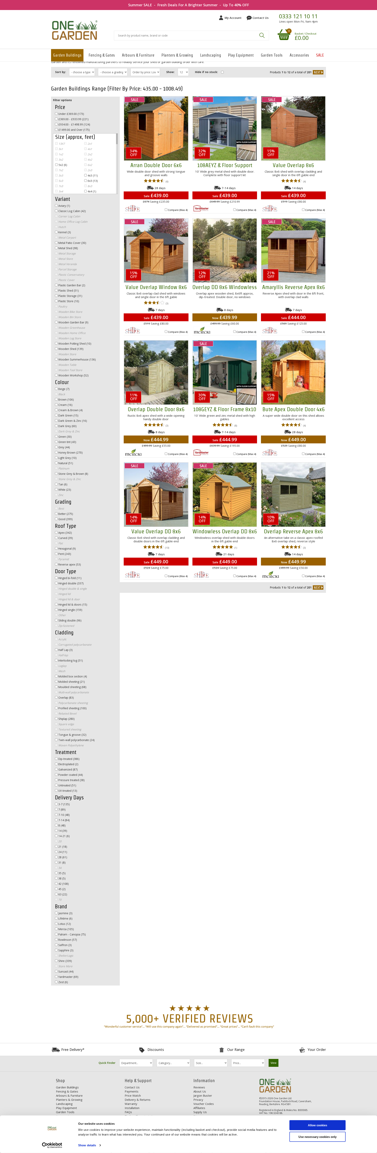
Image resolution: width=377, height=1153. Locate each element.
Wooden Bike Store (70, 312)
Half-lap (63, 655)
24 (62, 852)
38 (62, 878)
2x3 (89, 170)
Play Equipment (241, 55)
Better (65, 514)
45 (62, 889)
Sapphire (65, 950)
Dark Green (68, 415)
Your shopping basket (283, 34)
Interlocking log (70, 660)
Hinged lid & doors (72, 604)
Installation (132, 1108)
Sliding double (69, 620)
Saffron (65, 945)
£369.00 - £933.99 (73, 119)
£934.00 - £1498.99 (74, 124)
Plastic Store (68, 301)
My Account (233, 18)
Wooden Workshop (73, 375)
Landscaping (210, 55)
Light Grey (67, 458)
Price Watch (133, 1095)
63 (62, 894)
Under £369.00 (71, 114)
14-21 (64, 836)
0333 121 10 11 (298, 16)
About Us (199, 1091)
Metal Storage (67, 253)
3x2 (60, 159)
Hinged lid (64, 594)
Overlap (66, 697)
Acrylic (62, 639)
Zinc (60, 495)
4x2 (89, 159)
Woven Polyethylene (71, 745)
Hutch (62, 227)
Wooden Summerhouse (77, 359)
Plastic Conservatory (71, 274)
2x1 (89, 143)
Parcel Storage (67, 269)
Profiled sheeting (72, 708)
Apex (65, 532)
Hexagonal (67, 548)
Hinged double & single (72, 588)
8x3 (89, 186)
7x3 (60, 186)
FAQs (128, 1112)
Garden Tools (272, 55)
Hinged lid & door (69, 599)
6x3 (92, 181)
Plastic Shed (68, 290)
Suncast (66, 971)
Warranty (131, 1104)
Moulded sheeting (72, 687)
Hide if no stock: (206, 72)
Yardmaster (68, 977)
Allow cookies (317, 1125)
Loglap (62, 666)
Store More (65, 966)
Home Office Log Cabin (72, 221)
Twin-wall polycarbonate (76, 740)
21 (62, 846)
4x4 (91, 191)
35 (62, 873)
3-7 (64, 804)
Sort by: (60, 72)
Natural (65, 463)
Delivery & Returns (137, 1100)
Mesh (61, 671)
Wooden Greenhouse (71, 327)
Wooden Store (67, 354)
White (64, 489)
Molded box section (72, 676)
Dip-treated (69, 759)
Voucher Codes (203, 1104)
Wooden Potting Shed (74, 343)
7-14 (64, 820)
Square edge (66, 724)
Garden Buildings (67, 55)
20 (59, 841)
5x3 (60, 181)
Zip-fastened (66, 626)
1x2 (60, 154)
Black (61, 394)
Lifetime (65, 918)
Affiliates (199, 1108)
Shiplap (66, 719)
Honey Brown (70, 452)
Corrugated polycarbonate (75, 644)
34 (59, 868)
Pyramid (63, 559)
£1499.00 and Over (74, 130)
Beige (64, 389)
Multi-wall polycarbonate (73, 692)
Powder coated (70, 775)
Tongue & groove (72, 735)
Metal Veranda (67, 264)
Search (262, 35)
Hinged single (70, 610)
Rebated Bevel (67, 713)
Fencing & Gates (102, 55)
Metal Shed (68, 248)
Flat (60, 543)
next (318, 72)
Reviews (199, 1087)
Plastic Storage (70, 296)
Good (65, 519)
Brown (66, 399)
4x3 (92, 175)
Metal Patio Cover (72, 243)
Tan (62, 484)
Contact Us (261, 18)
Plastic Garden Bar (71, 285)
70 (59, 899)
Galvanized (68, 769)
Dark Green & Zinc (72, 421)
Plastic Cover (66, 280)
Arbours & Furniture (138, 55)
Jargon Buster (202, 1095)
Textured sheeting (69, 729)
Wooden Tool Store (70, 370)
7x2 (60, 170)
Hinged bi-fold (69, 578)
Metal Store (65, 259)
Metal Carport (67, 237)
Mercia (66, 929)
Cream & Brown (70, 410)
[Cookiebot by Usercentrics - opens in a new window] (52, 1145)
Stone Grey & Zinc (69, 479)
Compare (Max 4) (178, 210)
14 (62, 831)
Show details (87, 1145)
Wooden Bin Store (69, 317)
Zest (63, 982)
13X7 (61, 143)
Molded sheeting (71, 682)
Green (65, 436)
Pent (64, 554)
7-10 (64, 815)
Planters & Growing (177, 55)
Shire (65, 961)
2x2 (89, 154)
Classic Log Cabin (72, 211)
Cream (65, 405)
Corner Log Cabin (69, 216)
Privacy (198, 1100)
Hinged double (71, 583)
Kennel (64, 232)
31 (62, 862)
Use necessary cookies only (317, 1136)
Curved (65, 538)
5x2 (62, 165)
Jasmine (65, 913)
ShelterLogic (65, 955)
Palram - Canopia (72, 934)
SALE (320, 55)
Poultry (62, 306)
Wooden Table (67, 365)
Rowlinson (67, 940)
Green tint (67, 442)
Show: (170, 72)
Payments (131, 1091)
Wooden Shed (70, 349)
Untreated (67, 785)
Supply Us (200, 1112)
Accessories (299, 55)
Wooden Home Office (72, 333)
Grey (64, 447)
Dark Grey (67, 426)
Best (61, 508)
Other (62, 615)
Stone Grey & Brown (73, 474)
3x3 (60, 175)
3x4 (60, 191)
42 (63, 884)
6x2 (89, 165)
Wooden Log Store (69, 338)
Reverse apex (69, 564)
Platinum (63, 468)
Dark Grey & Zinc (69, 431)
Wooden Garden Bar (73, 322)
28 (62, 857)
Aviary (64, 206)
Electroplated (68, 764)
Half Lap (65, 650)
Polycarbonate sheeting (73, 703)
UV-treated (67, 790)
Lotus (64, 924)
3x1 (60, 149)
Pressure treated (71, 780)
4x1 (89, 149)
